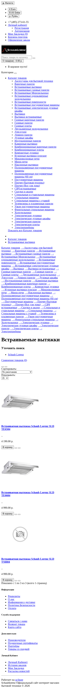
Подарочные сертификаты (23, 643)
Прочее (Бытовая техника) (29, 182)
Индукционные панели (28, 140)
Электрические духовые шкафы (32, 218)
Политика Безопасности (21, 605)
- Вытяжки (17, 268)
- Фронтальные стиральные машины (33, 319)
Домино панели (23, 134)
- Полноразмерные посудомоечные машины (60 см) (29, 297)
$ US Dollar (14, 12)
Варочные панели (25, 84)
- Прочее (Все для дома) (26, 304)
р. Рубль (13, 16)
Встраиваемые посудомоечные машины (37, 104)
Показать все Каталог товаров (25, 230)
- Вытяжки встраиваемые (40, 268)
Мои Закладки (16, 668)
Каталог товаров (17, 78)
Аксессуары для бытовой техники (34, 81)
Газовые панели (24, 122)
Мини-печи (21, 161)
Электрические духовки (28, 215)
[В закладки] (16, 447)
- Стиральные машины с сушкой (28, 312)
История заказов (17, 665)
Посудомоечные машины (29, 179)
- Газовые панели (42, 271)
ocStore (19, 679)
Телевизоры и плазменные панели (34, 203)
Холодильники (23, 212)
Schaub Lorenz (16, 354)
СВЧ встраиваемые (25, 188)
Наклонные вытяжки (26, 164)
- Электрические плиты (24, 328)
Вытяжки (20, 113)
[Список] (2, 366)
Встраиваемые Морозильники (32, 93)
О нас (11, 599)
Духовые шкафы (24, 137)
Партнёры (13, 646)
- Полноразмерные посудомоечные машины (28, 294)
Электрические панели (28, 221)
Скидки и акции (24, 191)
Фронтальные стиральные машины (34, 209)
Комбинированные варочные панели (35, 146)
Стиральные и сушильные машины (34, 194)
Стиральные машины (27, 197)
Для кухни (20, 131)
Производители (17, 640)
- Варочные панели (23, 250)
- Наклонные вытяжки (38, 292)
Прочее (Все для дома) (27, 185)
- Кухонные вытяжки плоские (19, 289)
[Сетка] (6, 366)
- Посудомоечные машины (17, 301)
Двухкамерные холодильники (31, 128)
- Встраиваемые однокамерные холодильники (28, 258)
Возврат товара (16, 624)
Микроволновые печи (27, 158)
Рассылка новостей (19, 671)
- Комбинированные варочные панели (24, 283)
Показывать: (8, 375)
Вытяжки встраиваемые (28, 116)
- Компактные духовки (45, 286)
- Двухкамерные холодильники (37, 274)
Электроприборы (24, 227)
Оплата (12, 608)
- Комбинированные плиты (25, 285)
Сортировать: (9, 368)
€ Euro (12, 9)
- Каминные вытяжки (45, 280)
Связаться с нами (17, 621)
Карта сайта (14, 627)
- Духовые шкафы (47, 277)
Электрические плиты (27, 224)
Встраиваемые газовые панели (32, 90)
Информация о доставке (21, 602)
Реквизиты (14, 596)
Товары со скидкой (18, 649)
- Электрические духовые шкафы (27, 324)
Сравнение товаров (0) (14, 360)
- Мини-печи (15, 292)
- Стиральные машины (39, 310)
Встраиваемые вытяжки (28, 87)
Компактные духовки (27, 152)
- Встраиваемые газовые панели (31, 253)
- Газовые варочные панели (30, 270)
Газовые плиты (23, 125)
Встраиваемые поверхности (30, 101)
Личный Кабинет (18, 662)
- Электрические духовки (34, 322)
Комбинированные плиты (29, 149)
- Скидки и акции (29, 307)
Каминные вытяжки (26, 143)
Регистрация (22, 28)
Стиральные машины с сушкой (32, 200)
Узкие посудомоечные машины (32, 206)
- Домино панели (24, 277)
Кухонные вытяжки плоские (31, 155)
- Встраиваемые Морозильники (27, 255)
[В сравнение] (19, 447)
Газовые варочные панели (29, 119)
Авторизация (22, 31)
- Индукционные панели (16, 280)
